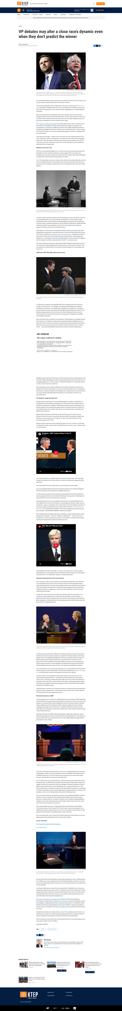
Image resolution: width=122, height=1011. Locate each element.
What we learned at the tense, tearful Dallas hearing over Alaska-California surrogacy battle (37, 964)
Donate (101, 3)
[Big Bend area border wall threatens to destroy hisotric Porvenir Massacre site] (51, 965)
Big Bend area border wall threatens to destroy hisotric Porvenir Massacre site (64, 964)
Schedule (63, 14)
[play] (19, 10)
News (18, 14)
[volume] (23, 10)
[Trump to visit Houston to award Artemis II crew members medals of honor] (23, 980)
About (55, 14)
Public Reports (69, 995)
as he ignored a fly (41, 827)
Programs (26, 14)
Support (48, 14)
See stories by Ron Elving (51, 947)
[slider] (25, 10)
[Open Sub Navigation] (21, 14)
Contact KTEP (69, 992)
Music (41, 14)
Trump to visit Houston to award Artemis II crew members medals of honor (37, 979)
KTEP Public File (50, 995)
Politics (20, 26)
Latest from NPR (52, 929)
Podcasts (35, 14)
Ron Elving (25, 44)
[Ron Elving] (39, 943)
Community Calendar (75, 14)
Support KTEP (50, 992)
